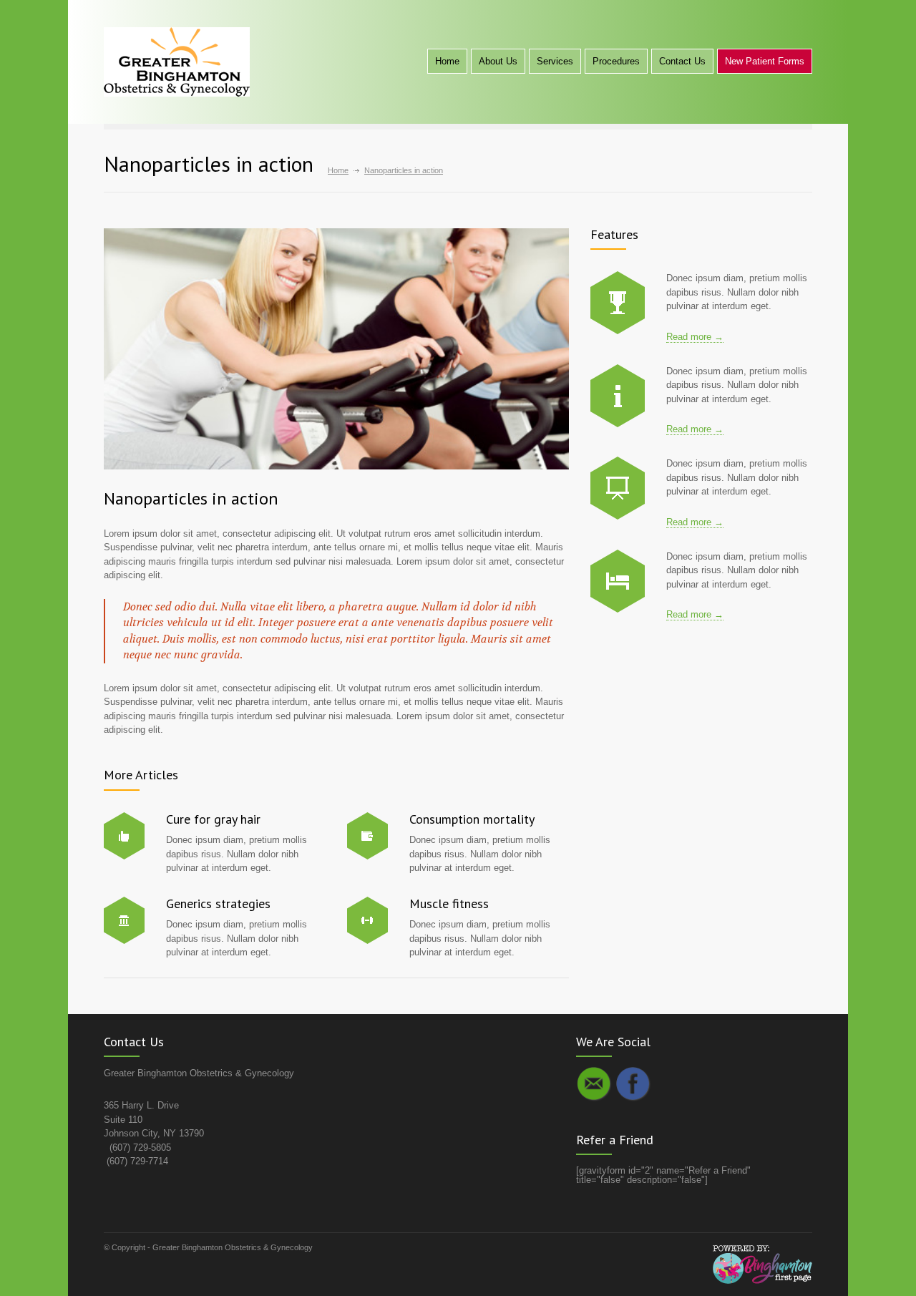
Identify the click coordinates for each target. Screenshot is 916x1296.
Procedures (616, 61)
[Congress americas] (617, 488)
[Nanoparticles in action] (336, 348)
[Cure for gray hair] (124, 835)
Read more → (694, 336)
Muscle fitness (449, 903)
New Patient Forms (764, 61)
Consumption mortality (472, 819)
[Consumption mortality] (367, 835)
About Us (498, 61)
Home (447, 61)
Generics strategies (218, 903)
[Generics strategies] (124, 920)
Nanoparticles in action (191, 498)
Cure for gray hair (213, 819)
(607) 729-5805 (140, 1147)
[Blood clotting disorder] (617, 302)
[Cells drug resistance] (617, 395)
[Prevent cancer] (617, 581)
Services (555, 61)
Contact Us (682, 61)
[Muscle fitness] (367, 920)
